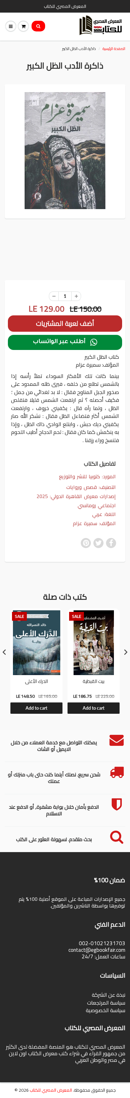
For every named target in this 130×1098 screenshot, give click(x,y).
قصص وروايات (81, 487)
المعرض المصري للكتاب (51, 1090)
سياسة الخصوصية (105, 1010)
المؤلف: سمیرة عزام (94, 523)
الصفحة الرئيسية (114, 48)
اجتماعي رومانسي (97, 505)
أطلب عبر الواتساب (65, 342)
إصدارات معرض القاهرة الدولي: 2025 (76, 496)
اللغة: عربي (104, 514)
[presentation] (4, 652)
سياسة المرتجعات (106, 1003)
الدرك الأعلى (36, 682)
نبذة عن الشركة (108, 995)
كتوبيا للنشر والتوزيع (79, 476)
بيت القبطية (93, 682)
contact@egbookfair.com (96, 950)
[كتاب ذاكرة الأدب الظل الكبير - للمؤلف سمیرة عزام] (65, 151)
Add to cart (36, 708)
